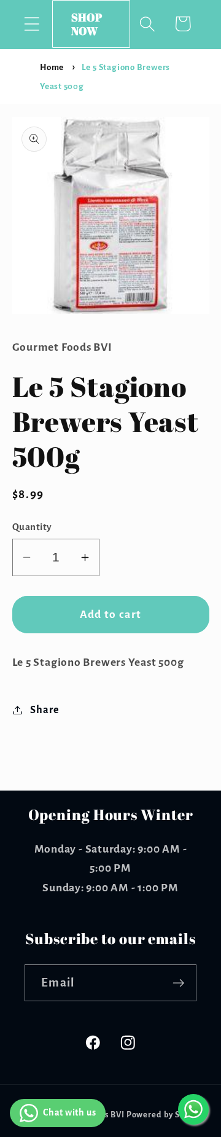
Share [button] (44, 710)
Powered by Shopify (166, 1115)
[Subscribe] (178, 983)
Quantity (32, 527)
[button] (31, 23)
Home (52, 67)
